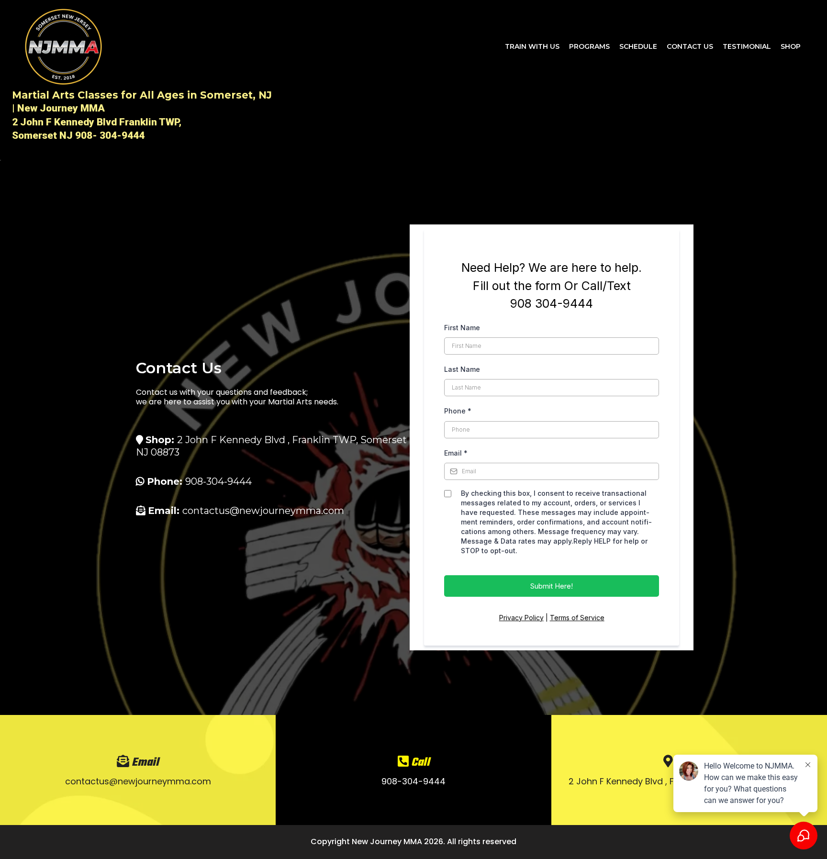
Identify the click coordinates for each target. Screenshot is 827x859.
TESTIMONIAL (747, 46)
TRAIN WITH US (532, 46)
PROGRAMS (589, 46)
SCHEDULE (638, 46)
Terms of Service (577, 618)
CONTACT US (690, 46)
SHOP (791, 46)
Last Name (462, 369)
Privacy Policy (521, 618)
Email (456, 453)
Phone (457, 411)
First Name (462, 328)
